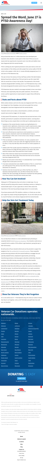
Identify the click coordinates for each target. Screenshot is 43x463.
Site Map (21, 457)
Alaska (16, 323)
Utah (29, 360)
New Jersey (4, 350)
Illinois (16, 334)
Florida (3, 331)
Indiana (30, 334)
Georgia (17, 331)
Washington (31, 363)
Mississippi (4, 344)
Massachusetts (5, 342)
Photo (2, 53)
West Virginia (4, 366)
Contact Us (21, 449)
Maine (16, 339)
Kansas (16, 336)
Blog (21, 447)
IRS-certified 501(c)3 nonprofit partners (20, 251)
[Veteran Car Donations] (5, 3)
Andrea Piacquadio (11, 53)
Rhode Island (4, 358)
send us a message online (32, 276)
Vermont (3, 363)
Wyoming (30, 366)
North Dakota (18, 352)
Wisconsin (17, 366)
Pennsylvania (31, 355)
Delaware (17, 328)
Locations (21, 441)
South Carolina (18, 358)
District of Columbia (33, 328)
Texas (16, 360)
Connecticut (4, 328)
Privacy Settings (21, 455)
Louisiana (3, 339)
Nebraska (3, 347)
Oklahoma (3, 355)
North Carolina (5, 352)
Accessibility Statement (21, 451)
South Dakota (31, 358)
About (21, 436)
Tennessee (4, 360)
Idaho (2, 334)
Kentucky (30, 336)
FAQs (36, 274)
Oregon (16, 355)
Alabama (3, 323)
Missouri (17, 344)
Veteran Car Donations (20, 241)
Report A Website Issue (21, 459)
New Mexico (18, 350)
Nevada (17, 347)
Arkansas (3, 326)
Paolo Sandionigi (10, 235)
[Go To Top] (41, 387)
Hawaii (30, 331)
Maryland (30, 339)
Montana (30, 344)
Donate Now (34, 2)
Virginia (17, 363)
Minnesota (31, 342)
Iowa (2, 336)
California (17, 326)
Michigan (17, 342)
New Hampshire (32, 347)
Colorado (30, 326)
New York (30, 350)
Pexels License (23, 53)
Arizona (30, 323)
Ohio (29, 352)
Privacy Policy (21, 453)
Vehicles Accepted (21, 439)
